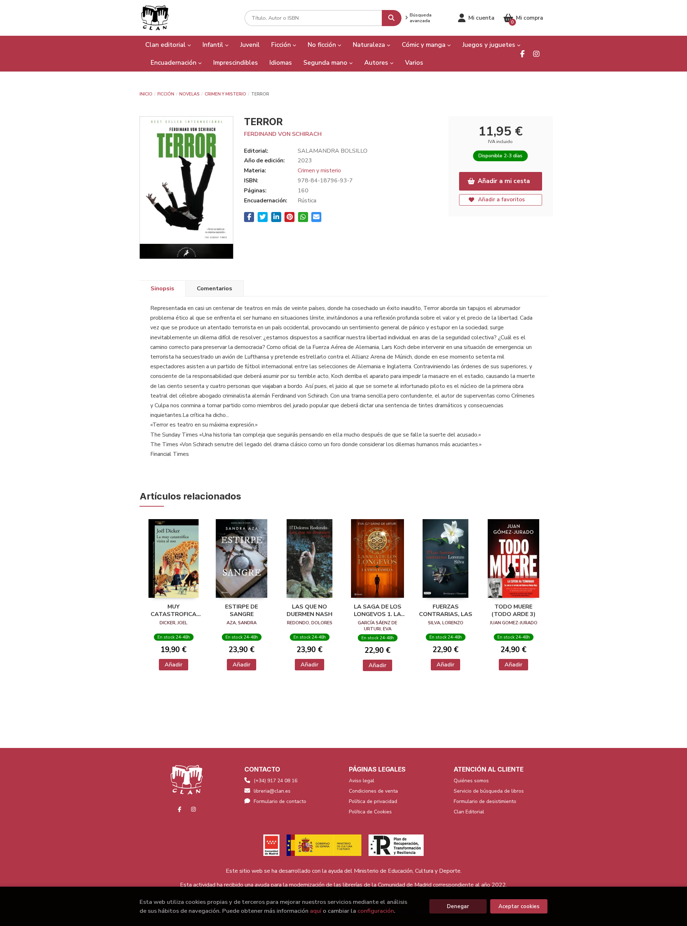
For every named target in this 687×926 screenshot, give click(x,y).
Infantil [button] (214, 44)
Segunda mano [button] (326, 62)
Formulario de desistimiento (485, 801)
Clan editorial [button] (166, 44)
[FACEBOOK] (522, 54)
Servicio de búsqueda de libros (489, 791)
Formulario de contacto (280, 801)
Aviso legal (361, 780)
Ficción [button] (282, 44)
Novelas (189, 94)
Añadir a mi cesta (504, 181)
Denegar (458, 906)
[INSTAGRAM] (536, 54)
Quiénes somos (471, 780)
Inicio (146, 94)
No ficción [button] (323, 44)
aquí (315, 911)
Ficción (165, 94)
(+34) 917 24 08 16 (275, 780)
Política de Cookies (370, 811)
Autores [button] (377, 62)
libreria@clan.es (272, 791)
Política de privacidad (373, 801)
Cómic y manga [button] (424, 44)
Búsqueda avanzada (421, 18)
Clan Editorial (469, 811)
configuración (375, 911)
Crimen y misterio (225, 94)
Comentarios (214, 288)
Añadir (173, 665)
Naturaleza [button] (370, 44)
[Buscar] (391, 18)
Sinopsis (162, 288)
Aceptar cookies (519, 906)
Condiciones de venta (373, 791)
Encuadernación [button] (174, 62)
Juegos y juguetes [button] (489, 44)
